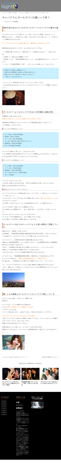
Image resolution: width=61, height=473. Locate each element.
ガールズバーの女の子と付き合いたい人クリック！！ (15, 357)
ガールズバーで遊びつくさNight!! (9, 12)
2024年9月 (3, 403)
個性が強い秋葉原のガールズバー (50, 357)
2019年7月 (3, 407)
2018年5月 (3, 414)
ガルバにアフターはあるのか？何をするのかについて (49, 382)
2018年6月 (3, 412)
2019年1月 (3, 408)
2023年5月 (3, 405)
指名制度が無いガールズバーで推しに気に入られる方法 (29, 383)
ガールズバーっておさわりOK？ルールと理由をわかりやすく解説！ (11, 383)
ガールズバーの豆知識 (24, 12)
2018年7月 (3, 410)
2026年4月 (3, 401)
